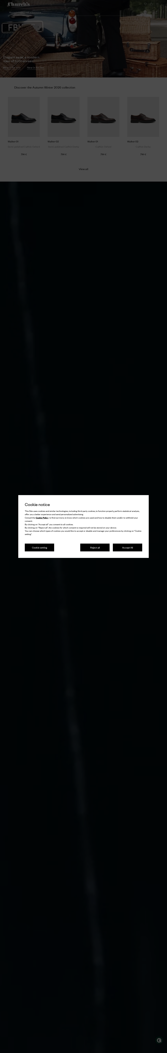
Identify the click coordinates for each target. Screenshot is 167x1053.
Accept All (127, 547)
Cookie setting (39, 547)
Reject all (95, 547)
